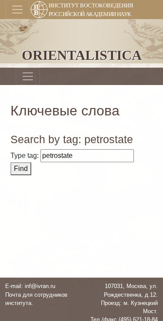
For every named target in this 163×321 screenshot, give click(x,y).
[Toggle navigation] (17, 9)
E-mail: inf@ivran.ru (30, 286)
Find (21, 168)
